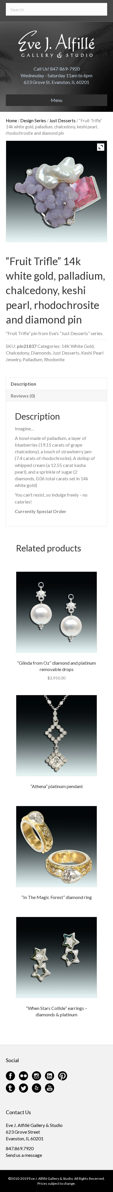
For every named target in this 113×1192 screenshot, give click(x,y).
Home (11, 120)
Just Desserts (62, 120)
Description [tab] (23, 383)
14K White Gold (77, 346)
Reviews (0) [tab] (23, 395)
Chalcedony (17, 352)
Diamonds (41, 352)
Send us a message (24, 1155)
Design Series (33, 120)
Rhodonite (54, 359)
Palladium (32, 359)
